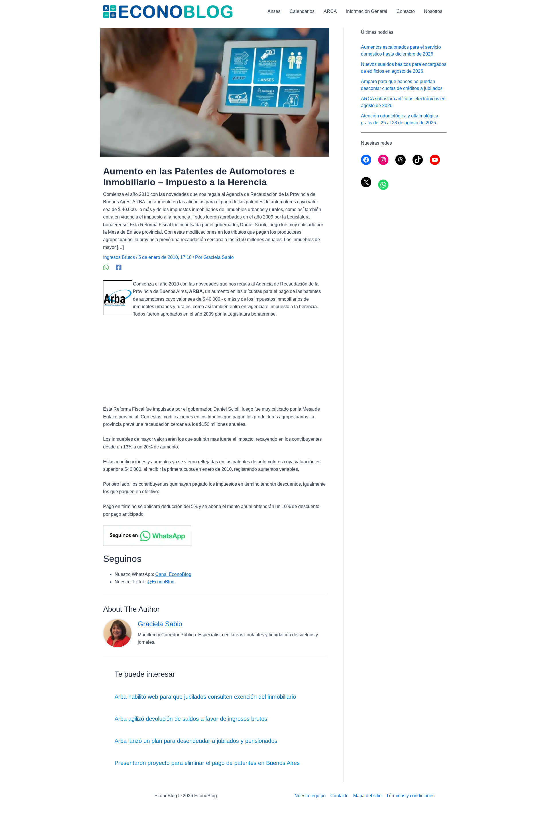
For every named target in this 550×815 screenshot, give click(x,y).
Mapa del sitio (367, 795)
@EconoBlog (160, 581)
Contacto (405, 11)
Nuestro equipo (310, 795)
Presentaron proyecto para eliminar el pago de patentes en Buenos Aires (207, 763)
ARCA (330, 11)
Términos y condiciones (410, 795)
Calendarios (302, 11)
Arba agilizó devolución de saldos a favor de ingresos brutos (191, 719)
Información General (366, 11)
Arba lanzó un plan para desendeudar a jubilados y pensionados (196, 741)
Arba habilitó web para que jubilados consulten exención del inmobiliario (205, 697)
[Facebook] (118, 267)
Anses (274, 11)
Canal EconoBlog (173, 574)
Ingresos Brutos (119, 257)
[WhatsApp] (106, 267)
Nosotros (433, 11)
